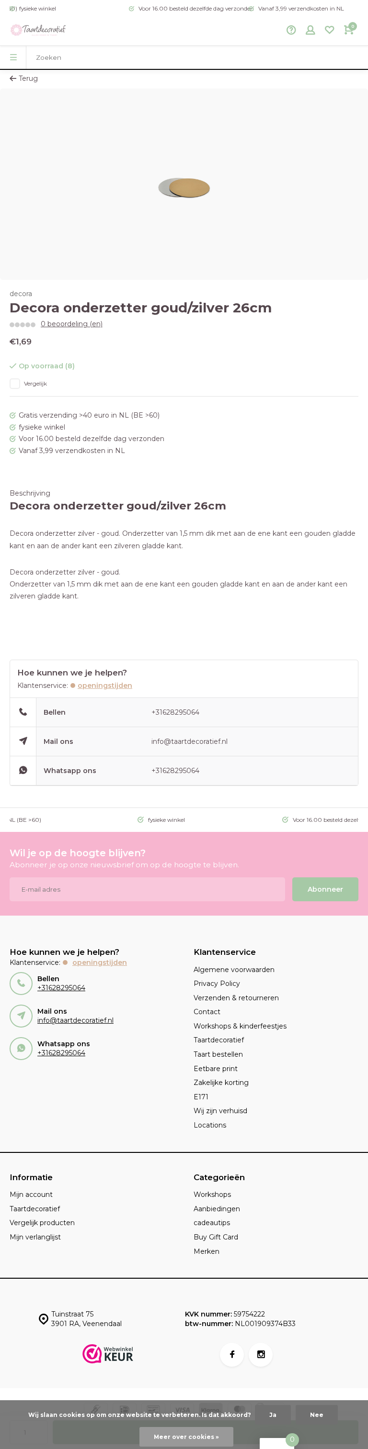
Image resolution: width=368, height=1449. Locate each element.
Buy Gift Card (216, 1237)
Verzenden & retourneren (236, 998)
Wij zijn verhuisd (220, 1110)
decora (21, 293)
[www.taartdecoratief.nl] (38, 31)
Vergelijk (35, 383)
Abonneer (325, 889)
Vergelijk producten (42, 1222)
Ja (272, 1414)
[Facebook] (232, 1355)
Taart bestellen (218, 1054)
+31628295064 (175, 712)
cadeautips (212, 1222)
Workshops (212, 1194)
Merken (206, 1251)
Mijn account (31, 1194)
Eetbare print (216, 1068)
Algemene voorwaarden (234, 969)
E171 (201, 1097)
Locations (210, 1125)
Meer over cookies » (186, 1436)
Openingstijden (105, 685)
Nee (316, 1414)
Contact (207, 1011)
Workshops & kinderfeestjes (240, 1026)
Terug (28, 78)
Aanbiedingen (217, 1209)
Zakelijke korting (221, 1082)
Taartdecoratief (219, 1040)
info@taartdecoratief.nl (189, 741)
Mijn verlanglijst (35, 1237)
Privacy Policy (217, 983)
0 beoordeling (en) (72, 324)
